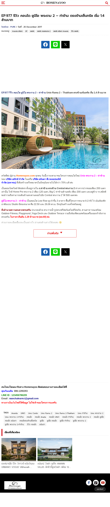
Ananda (14, 413)
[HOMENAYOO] (53, 3)
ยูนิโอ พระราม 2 (79, 420)
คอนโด (32, 31)
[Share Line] (55, 44)
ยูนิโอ (42, 420)
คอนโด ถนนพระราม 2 (43, 31)
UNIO (23, 413)
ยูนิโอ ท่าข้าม (65, 420)
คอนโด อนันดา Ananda (60, 31)
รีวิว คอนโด (74, 31)
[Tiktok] (96, 482)
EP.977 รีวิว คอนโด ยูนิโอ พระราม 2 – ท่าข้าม (23, 92)
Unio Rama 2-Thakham (65, 413)
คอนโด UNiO (54, 416)
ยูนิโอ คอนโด (52, 420)
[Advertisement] (55, 278)
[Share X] (65, 44)
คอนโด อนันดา (10, 420)
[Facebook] (89, 482)
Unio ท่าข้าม (83, 413)
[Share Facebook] (45, 44)
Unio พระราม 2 (97, 413)
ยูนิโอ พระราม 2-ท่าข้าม (14, 424)
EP (26, 31)
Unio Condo (33, 413)
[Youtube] (103, 482)
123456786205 (19, 395)
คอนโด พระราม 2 (84, 416)
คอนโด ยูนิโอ (99, 416)
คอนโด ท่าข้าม (68, 416)
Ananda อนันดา (17, 31)
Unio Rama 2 (46, 413)
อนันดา (42, 424)
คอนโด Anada (40, 416)
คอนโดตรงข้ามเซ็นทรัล (28, 420)
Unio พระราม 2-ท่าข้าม (14, 416)
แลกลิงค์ (100, 489)
